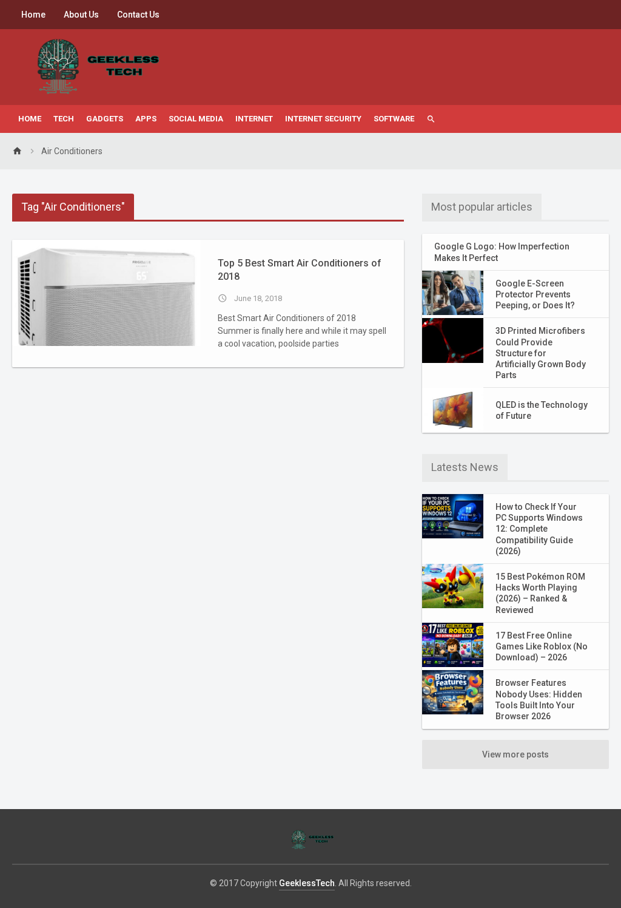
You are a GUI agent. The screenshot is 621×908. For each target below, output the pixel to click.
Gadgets (104, 118)
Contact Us (138, 14)
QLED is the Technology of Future (541, 410)
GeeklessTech (307, 883)
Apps (145, 118)
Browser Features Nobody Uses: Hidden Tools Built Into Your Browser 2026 (538, 699)
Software (394, 118)
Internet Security (323, 118)
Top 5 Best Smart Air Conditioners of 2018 (299, 269)
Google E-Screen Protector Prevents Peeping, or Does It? (535, 294)
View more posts (515, 754)
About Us (81, 14)
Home (33, 14)
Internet (254, 118)
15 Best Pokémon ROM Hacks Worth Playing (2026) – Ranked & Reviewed (540, 593)
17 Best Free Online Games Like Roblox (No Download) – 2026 (541, 646)
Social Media (196, 118)
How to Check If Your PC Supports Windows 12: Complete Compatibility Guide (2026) (539, 529)
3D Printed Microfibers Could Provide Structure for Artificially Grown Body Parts (540, 353)
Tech (63, 118)
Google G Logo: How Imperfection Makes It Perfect (501, 252)
